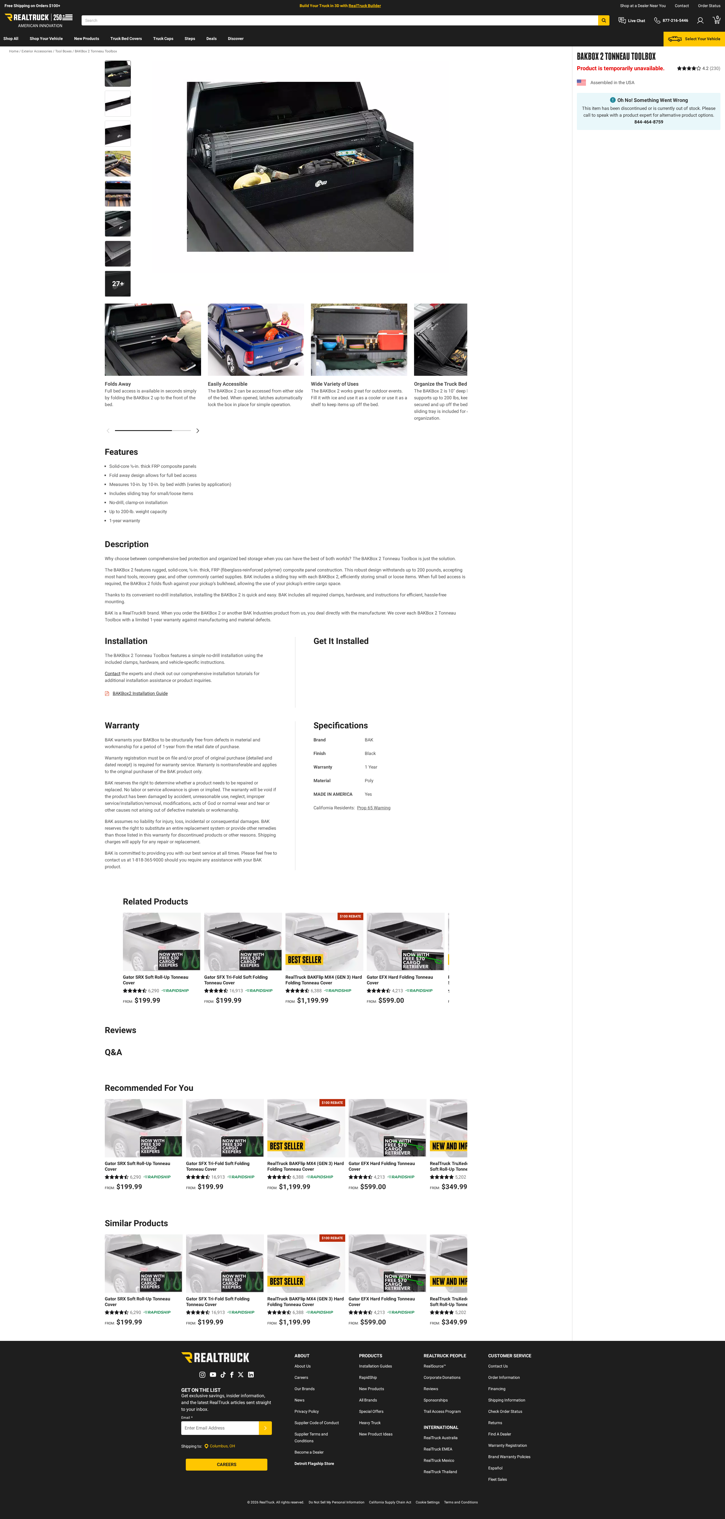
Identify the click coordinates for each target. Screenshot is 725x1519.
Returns (495, 1422)
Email (187, 1418)
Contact (682, 5)
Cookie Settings (428, 1502)
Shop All (10, 38)
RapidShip (368, 1377)
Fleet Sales (497, 1479)
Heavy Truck (370, 1422)
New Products (86, 38)
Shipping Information (506, 1400)
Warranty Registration (507, 1445)
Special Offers (371, 1411)
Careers (301, 1377)
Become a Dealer (309, 1452)
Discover (236, 38)
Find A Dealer (499, 1434)
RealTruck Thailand (440, 1471)
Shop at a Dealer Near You (643, 5)
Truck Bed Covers (126, 38)
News (299, 1400)
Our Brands (305, 1388)
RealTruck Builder (365, 5)
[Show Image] (118, 74)
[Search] (603, 20)
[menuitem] (11, 39)
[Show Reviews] (698, 68)
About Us (303, 1366)
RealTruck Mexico (439, 1460)
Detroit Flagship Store (314, 1463)
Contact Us (498, 1366)
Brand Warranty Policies (509, 1456)
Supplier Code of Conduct (317, 1422)
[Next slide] (443, 959)
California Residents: (352, 807)
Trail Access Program (442, 1411)
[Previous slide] (128, 959)
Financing (497, 1388)
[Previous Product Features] (108, 430)
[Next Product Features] (197, 430)
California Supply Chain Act (390, 1502)
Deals (211, 38)
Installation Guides (375, 1366)
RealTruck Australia (441, 1437)
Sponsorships (436, 1400)
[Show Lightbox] (300, 167)
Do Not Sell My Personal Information (336, 1502)
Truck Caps (163, 38)
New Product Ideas (376, 1434)
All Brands (368, 1400)
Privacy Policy (307, 1411)
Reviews (431, 1388)
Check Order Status (505, 1411)
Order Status (709, 5)
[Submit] (265, 1428)
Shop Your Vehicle (46, 38)
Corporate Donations (442, 1377)
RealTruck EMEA (438, 1449)
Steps (190, 38)
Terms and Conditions (461, 1502)
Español (495, 1468)
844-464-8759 (648, 122)
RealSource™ (435, 1366)
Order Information (504, 1377)
